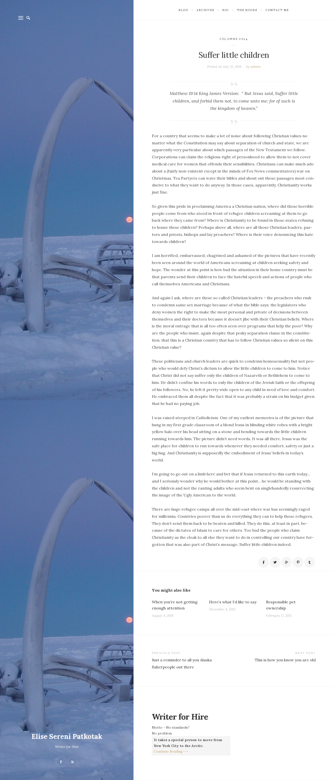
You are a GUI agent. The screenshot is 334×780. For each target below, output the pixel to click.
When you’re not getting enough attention (175, 605)
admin (255, 66)
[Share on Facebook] (263, 562)
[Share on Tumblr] (309, 562)
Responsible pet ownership (281, 605)
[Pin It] (298, 562)
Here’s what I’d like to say (232, 601)
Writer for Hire (67, 747)
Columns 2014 (234, 39)
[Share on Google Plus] (286, 562)
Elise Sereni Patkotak (67, 736)
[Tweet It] (275, 562)
